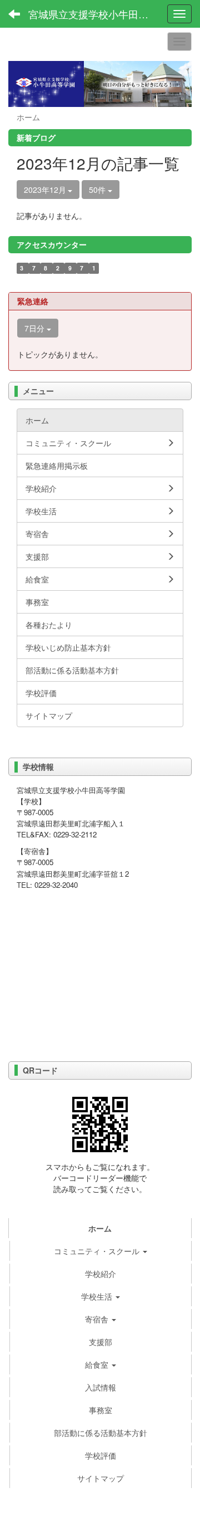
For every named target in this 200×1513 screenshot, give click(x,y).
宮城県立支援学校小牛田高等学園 (94, 14)
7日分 (35, 328)
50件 (98, 189)
